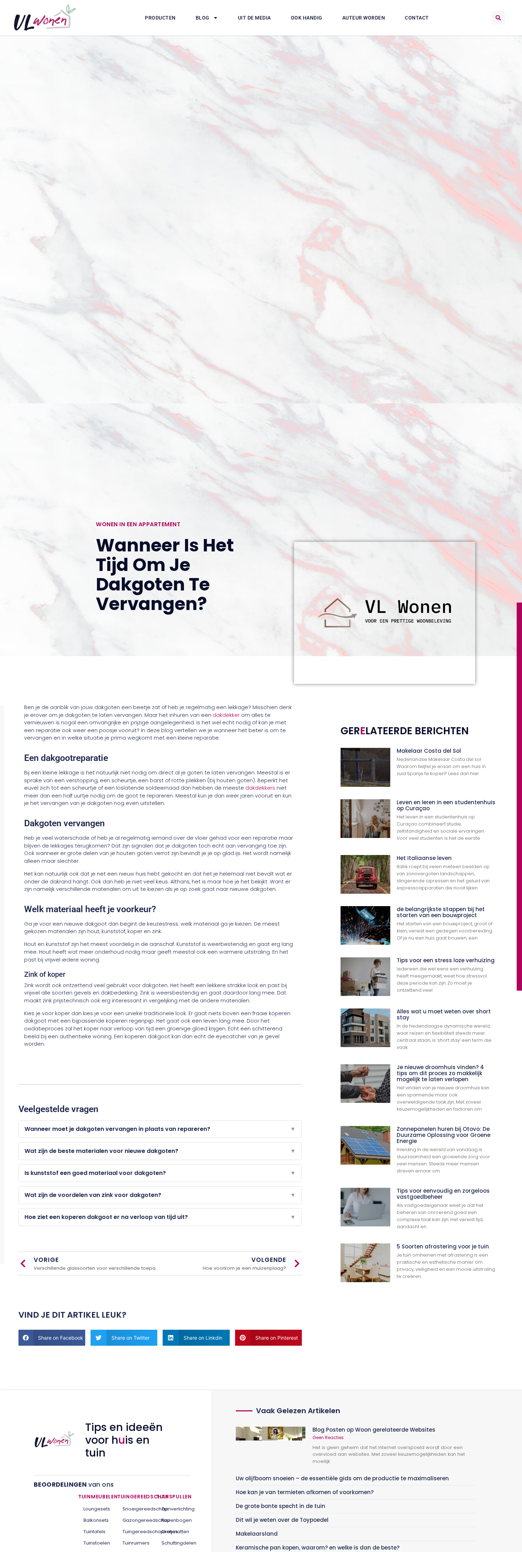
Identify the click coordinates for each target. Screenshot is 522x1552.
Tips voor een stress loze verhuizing (446, 960)
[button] (498, 17)
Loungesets (95, 1508)
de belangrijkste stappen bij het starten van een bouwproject (441, 912)
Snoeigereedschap (134, 1508)
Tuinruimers (134, 1543)
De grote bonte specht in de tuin (280, 1506)
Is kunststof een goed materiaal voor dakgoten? (160, 1173)
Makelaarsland (257, 1533)
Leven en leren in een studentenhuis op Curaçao (446, 805)
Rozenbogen (173, 1520)
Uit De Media (254, 18)
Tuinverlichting (173, 1508)
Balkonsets (95, 1520)
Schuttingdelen (173, 1543)
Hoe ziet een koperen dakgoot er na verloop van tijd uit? (160, 1217)
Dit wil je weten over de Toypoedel (282, 1520)
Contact (417, 18)
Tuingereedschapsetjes (134, 1531)
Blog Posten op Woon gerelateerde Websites (373, 1429)
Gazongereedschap (134, 1520)
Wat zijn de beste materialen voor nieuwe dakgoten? (160, 1151)
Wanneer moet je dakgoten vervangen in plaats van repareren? (160, 1129)
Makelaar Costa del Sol (429, 751)
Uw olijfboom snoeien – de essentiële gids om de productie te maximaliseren (342, 1478)
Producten (160, 18)
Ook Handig (306, 18)
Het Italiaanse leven (424, 858)
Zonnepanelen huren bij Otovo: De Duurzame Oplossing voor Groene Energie (443, 1135)
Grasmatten (173, 1531)
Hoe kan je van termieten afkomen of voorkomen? (305, 1492)
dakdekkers (260, 787)
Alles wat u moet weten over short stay (444, 1014)
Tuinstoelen (95, 1543)
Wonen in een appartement (138, 524)
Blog (203, 18)
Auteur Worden (363, 18)
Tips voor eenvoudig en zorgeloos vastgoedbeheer (443, 1193)
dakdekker (226, 715)
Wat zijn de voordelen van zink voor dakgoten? (160, 1195)
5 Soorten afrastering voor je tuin (443, 1246)
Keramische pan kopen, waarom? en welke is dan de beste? (317, 1547)
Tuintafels (94, 1531)
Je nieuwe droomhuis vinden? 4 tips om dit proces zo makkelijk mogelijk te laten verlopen (440, 1073)
